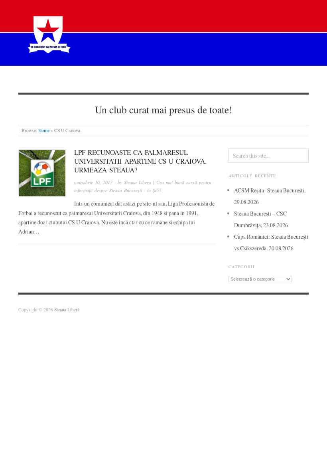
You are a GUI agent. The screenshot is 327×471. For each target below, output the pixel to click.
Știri (110, 79)
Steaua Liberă (66, 310)
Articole (143, 79)
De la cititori (222, 79)
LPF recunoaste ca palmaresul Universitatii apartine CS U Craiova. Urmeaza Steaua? (140, 161)
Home (43, 130)
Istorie (180, 79)
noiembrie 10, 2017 (93, 182)
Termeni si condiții (279, 79)
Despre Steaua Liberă (61, 79)
